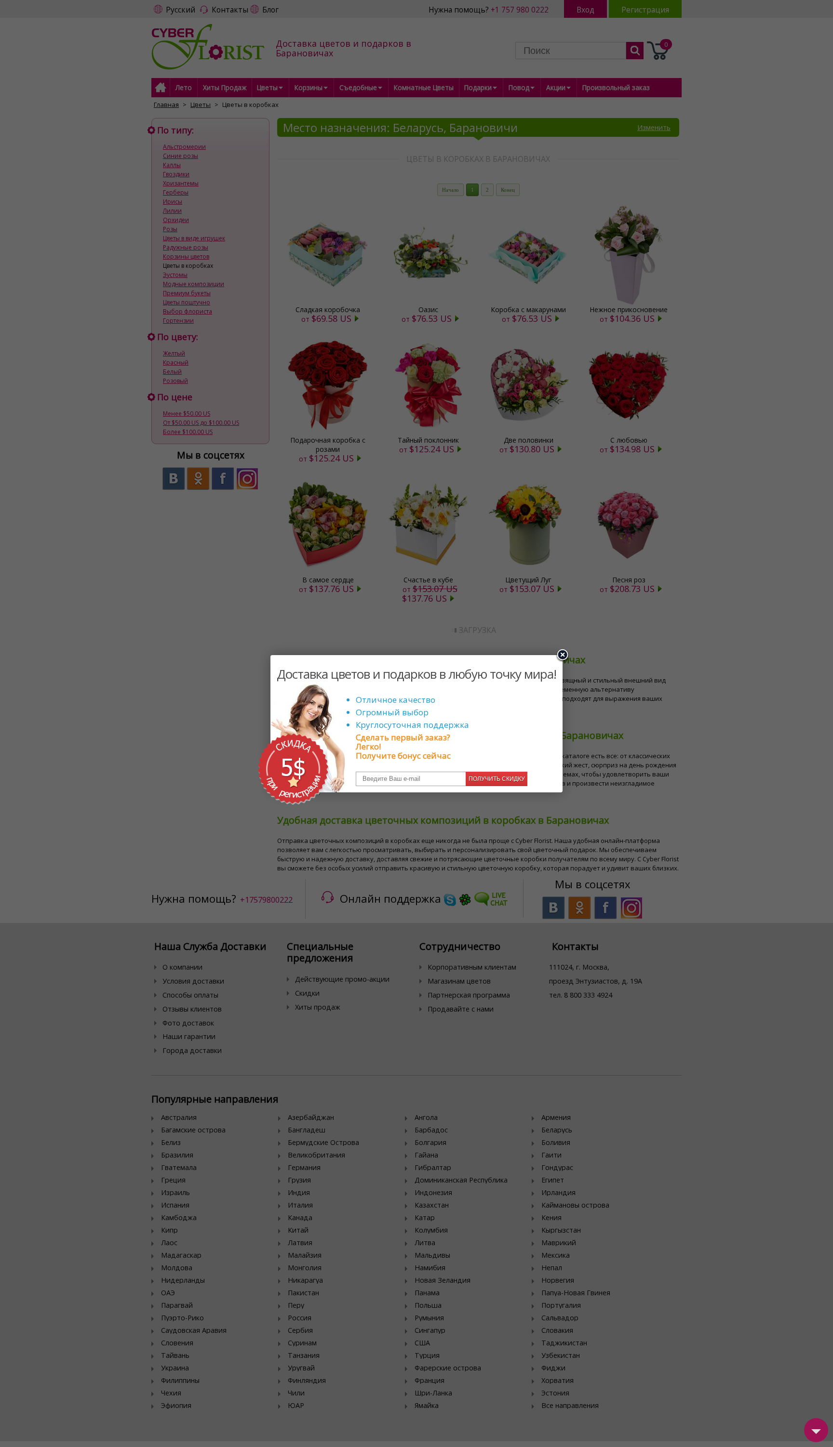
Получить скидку (497, 779)
